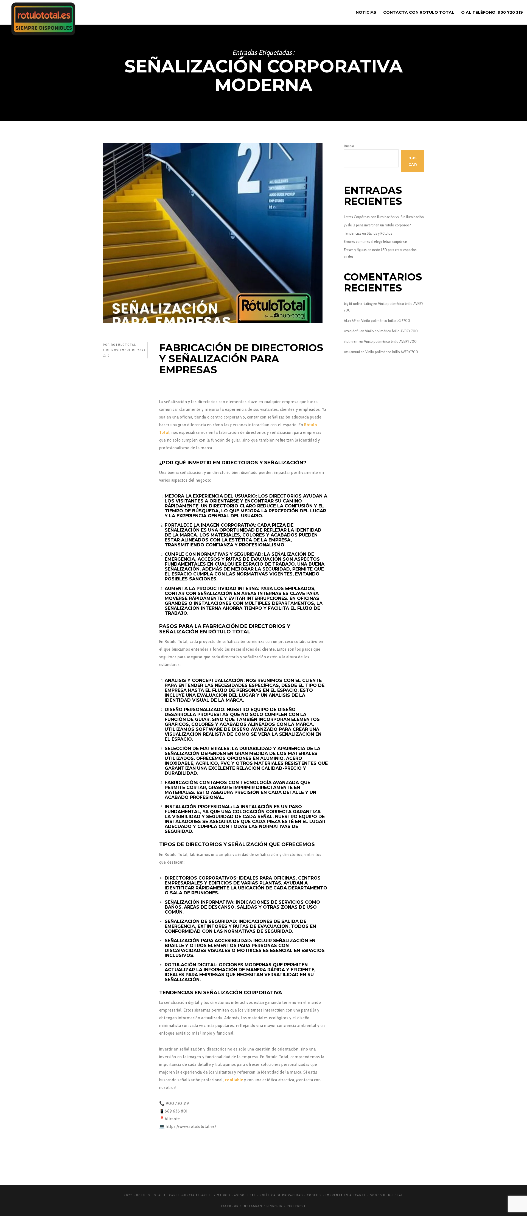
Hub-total (393, 1195)
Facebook (230, 1206)
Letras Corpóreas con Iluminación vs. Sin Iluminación (384, 216)
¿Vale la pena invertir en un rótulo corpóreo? (377, 225)
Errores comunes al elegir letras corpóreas (376, 241)
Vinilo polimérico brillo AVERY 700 (391, 330)
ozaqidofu (352, 330)
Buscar (349, 146)
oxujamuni (352, 351)
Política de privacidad (281, 1195)
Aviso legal (245, 1195)
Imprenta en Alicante (346, 1195)
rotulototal (123, 345)
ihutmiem (351, 341)
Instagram (252, 1206)
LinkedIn (275, 1206)
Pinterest (296, 1206)
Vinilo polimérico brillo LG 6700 (385, 320)
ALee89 (350, 320)
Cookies (314, 1195)
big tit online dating (358, 303)
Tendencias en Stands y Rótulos (368, 233)
